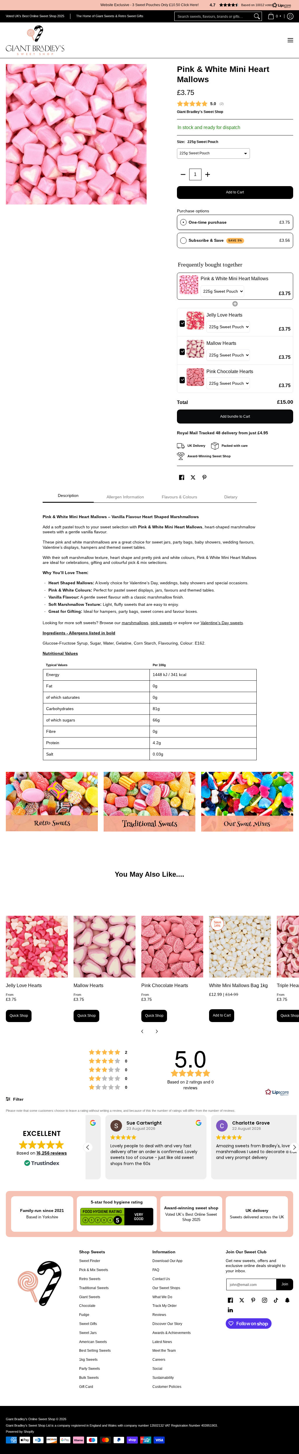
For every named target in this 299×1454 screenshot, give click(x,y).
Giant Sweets (89, 1297)
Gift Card (86, 1387)
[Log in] (290, 16)
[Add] (207, 174)
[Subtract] (183, 174)
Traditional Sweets (94, 1288)
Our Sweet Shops (166, 1288)
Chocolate (87, 1306)
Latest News (162, 1342)
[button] (248, 5)
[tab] (68, 497)
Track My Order (164, 1306)
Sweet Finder (89, 1261)
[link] (189, 286)
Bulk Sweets (89, 1378)
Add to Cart (235, 192)
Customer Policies (166, 1387)
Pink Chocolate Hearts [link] (229, 371)
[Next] (156, 1031)
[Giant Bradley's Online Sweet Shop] (35, 40)
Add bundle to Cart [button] (235, 416)
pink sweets (161, 622)
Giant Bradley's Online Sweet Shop (30, 1419)
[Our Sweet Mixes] (247, 802)
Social (157, 1369)
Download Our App (167, 1261)
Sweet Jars (88, 1333)
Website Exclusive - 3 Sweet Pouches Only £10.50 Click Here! (149, 5)
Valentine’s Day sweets (222, 622)
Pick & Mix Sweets (93, 1270)
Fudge (84, 1315)
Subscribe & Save (215, 240)
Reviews (159, 1315)
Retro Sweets (89, 1279)
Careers (158, 1360)
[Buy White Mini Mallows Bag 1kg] (240, 946)
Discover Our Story (167, 1324)
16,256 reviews (51, 1153)
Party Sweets (89, 1369)
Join (284, 1284)
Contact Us (161, 1279)
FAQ (155, 1270)
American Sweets (93, 1342)
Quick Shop (19, 1016)
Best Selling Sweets (95, 1351)
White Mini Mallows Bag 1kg (238, 985)
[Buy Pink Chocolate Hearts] (172, 946)
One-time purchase (208, 222)
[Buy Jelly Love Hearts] (37, 946)
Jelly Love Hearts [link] (224, 315)
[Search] (257, 16)
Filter (17, 1099)
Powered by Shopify (20, 1431)
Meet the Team (164, 1351)
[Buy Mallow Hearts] (104, 946)
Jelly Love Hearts (24, 985)
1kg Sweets (88, 1360)
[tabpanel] (150, 634)
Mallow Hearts (88, 985)
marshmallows (135, 622)
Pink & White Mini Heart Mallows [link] (234, 278)
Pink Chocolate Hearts (164, 985)
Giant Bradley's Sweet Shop (200, 112)
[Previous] (142, 1031)
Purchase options (193, 211)
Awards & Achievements (171, 1333)
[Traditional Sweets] (150, 802)
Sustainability (163, 1378)
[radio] (183, 222)
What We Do (162, 1297)
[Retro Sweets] (52, 801)
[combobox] (213, 16)
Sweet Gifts (88, 1324)
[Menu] (290, 40)
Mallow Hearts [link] (221, 343)
